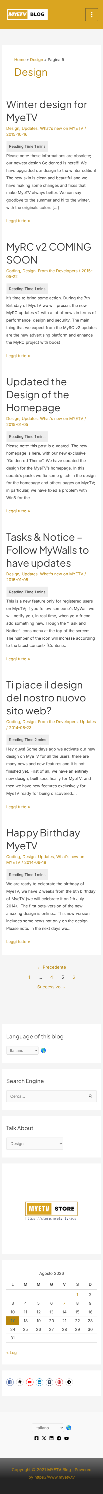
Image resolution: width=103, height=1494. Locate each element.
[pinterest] (60, 1382)
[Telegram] (59, 1438)
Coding (13, 270)
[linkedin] (40, 1382)
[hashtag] (20, 1382)
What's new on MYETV (61, 128)
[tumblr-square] (50, 1382)
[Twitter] (44, 1438)
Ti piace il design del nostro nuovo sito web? (46, 697)
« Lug (11, 1352)
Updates (30, 128)
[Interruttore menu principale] (91, 14)
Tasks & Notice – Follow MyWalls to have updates (47, 549)
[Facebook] (36, 1438)
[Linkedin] (51, 1438)
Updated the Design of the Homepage (37, 394)
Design (12, 128)
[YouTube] (66, 1438)
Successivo (51, 986)
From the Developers (58, 270)
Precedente (51, 967)
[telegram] (70, 1382)
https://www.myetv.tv (54, 1477)
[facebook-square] (10, 1382)
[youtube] (30, 1382)
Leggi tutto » (18, 221)
